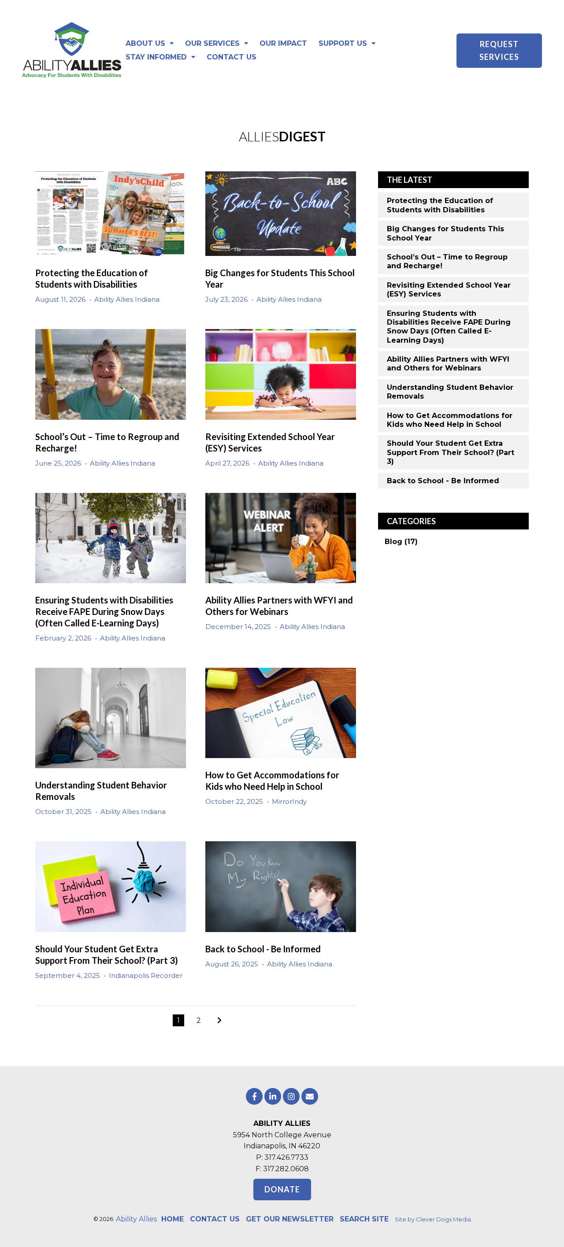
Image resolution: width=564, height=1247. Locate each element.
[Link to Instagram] (291, 1096)
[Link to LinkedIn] (272, 1096)
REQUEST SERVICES (499, 50)
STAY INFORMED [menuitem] (156, 57)
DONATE (282, 1189)
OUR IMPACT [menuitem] (283, 43)
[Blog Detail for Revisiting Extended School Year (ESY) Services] (280, 374)
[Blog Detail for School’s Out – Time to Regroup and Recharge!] (110, 374)
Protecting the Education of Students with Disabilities (440, 205)
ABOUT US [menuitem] (145, 43)
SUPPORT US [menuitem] (343, 43)
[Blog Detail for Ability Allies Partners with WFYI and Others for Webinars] (280, 538)
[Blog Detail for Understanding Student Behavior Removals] (110, 718)
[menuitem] (172, 1219)
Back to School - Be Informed (263, 949)
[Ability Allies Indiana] (71, 50)
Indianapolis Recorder (145, 975)
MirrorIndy (289, 801)
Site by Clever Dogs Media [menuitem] (433, 1219)
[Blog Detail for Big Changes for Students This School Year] (280, 213)
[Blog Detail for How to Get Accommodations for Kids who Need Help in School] (280, 713)
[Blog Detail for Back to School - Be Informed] (280, 886)
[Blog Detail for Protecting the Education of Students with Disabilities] (110, 213)
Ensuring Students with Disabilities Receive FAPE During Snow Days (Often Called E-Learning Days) (104, 611)
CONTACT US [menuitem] (231, 57)
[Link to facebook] (254, 1096)
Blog (401, 541)
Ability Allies (136, 1219)
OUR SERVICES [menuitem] (212, 43)
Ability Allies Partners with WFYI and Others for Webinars (448, 363)
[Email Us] (309, 1096)
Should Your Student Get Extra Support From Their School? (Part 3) (450, 452)
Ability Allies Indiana (127, 299)
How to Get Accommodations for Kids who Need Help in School (449, 420)
